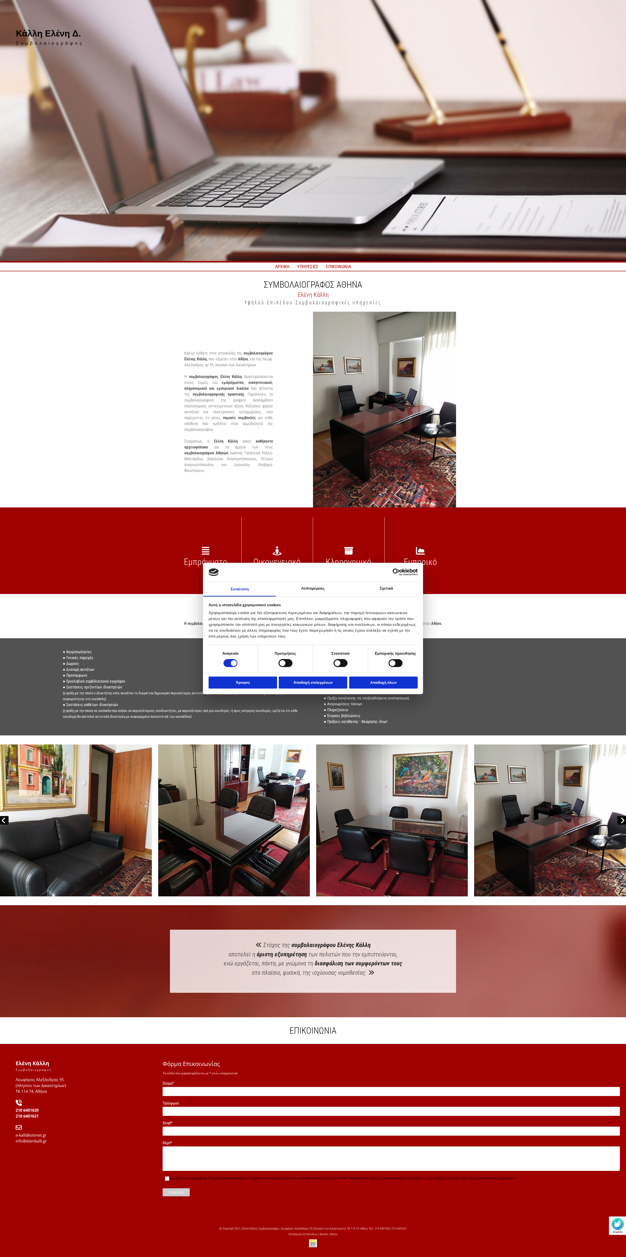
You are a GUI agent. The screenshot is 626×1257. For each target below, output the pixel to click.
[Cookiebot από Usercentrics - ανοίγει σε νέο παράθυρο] (396, 572)
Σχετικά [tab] (386, 588)
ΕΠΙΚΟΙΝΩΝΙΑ (338, 266)
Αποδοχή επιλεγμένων (313, 682)
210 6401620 (27, 1110)
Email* (167, 1123)
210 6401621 (27, 1116)
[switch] (285, 663)
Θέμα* (167, 1143)
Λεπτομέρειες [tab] (313, 588)
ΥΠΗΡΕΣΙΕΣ (307, 266)
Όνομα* (168, 1083)
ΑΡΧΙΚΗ (282, 266)
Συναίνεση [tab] (240, 589)
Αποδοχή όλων (383, 682)
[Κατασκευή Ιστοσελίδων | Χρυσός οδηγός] (313, 1243)
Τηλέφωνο (171, 1103)
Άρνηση (243, 682)
